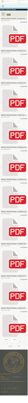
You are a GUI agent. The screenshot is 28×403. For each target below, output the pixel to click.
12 (18, 343)
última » (19, 346)
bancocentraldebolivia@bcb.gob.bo (18, 379)
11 (12, 343)
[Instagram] (5, 388)
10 (7, 343)
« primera (6, 339)
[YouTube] (15, 388)
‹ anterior (14, 339)
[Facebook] (1, 388)
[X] (11, 388)
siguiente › (10, 346)
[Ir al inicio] (14, 1)
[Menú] (3, 5)
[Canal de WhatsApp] (18, 388)
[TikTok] (8, 388)
